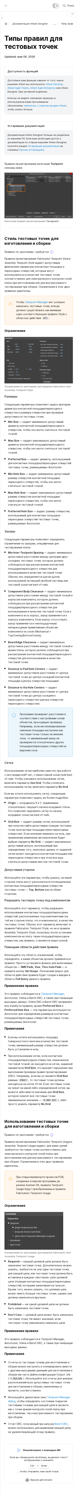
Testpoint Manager (36, 302)
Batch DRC (61, 1423)
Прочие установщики (31, 149)
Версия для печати (41, 1479)
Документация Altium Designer (30, 23)
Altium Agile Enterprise (43, 87)
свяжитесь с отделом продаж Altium (45, 105)
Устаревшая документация (43, 146)
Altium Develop (54, 84)
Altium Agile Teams (18, 87)
